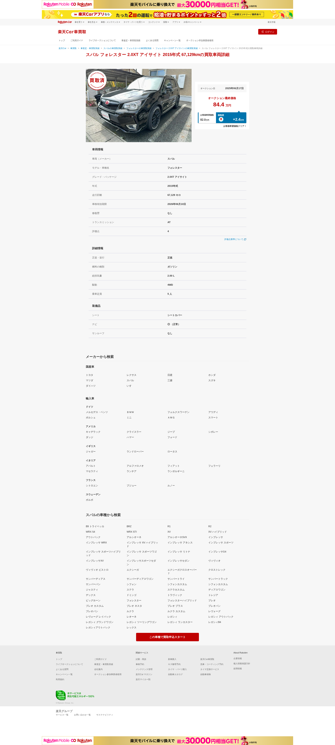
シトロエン (92, 485)
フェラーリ (214, 465)
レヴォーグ (214, 611)
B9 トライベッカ (95, 526)
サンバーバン (93, 584)
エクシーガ (133, 569)
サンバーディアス (95, 578)
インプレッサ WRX (96, 542)
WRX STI (132, 531)
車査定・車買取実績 (130, 40)
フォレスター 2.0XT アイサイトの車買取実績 (176, 48)
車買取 (73, 48)
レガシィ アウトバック (220, 616)
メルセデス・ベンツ (97, 412)
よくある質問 (152, 40)
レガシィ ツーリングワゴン (142, 622)
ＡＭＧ (171, 417)
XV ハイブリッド (217, 531)
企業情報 (237, 658)
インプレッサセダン (178, 560)
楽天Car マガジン (144, 674)
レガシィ (172, 616)
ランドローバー (135, 451)
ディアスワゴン (216, 589)
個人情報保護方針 (241, 663)
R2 (209, 526)
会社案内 (98, 669)
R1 (169, 526)
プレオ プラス (175, 605)
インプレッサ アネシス (180, 542)
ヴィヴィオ (214, 560)
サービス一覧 (62, 715)
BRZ (129, 526)
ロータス (172, 451)
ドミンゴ (131, 595)
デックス (91, 595)
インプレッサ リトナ (179, 551)
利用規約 (60, 679)
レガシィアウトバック (98, 627)
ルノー (171, 485)
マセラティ (92, 471)
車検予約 (140, 664)
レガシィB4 (214, 622)
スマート (213, 417)
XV (169, 531)
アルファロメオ (135, 465)
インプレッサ (215, 537)
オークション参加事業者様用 (199, 40)
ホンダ (212, 375)
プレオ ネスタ (134, 605)
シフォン (131, 584)
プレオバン (214, 605)
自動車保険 (205, 674)
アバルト (91, 465)
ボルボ (89, 499)
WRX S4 (90, 531)
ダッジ (89, 437)
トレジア (213, 595)
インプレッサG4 (217, 551)
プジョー (131, 485)
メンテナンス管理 (144, 669)
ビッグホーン (93, 600)
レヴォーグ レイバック (98, 616)
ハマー (130, 437)
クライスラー (134, 431)
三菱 (170, 380)
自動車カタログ (175, 674)
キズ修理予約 (174, 664)
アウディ (213, 412)
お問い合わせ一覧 (82, 715)
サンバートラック (218, 578)
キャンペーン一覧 (172, 40)
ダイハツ (91, 385)
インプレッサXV (95, 560)
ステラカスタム (176, 589)
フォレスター (134, 600)
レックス (131, 627)
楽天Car (62, 48)
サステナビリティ (104, 715)
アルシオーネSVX (177, 537)
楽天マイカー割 (143, 679)
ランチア (131, 471)
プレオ (212, 600)
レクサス (131, 375)
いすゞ (130, 385)
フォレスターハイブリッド (182, 600)
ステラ (130, 589)
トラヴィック (175, 595)
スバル (130, 380)
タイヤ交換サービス (209, 669)
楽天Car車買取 (207, 659)
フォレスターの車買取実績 (138, 48)
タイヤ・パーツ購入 (177, 669)
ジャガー (91, 451)
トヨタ (89, 375)
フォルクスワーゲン (178, 412)
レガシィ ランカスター (180, 622)
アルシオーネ (134, 537)
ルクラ (130, 611)
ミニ (129, 417)
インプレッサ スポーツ (220, 542)
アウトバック (93, 537)
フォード (172, 437)
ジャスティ (92, 589)
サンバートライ (176, 578)
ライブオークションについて (102, 40)
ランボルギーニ (176, 471)
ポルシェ (91, 417)
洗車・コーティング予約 (211, 664)
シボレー (213, 431)
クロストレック (216, 569)
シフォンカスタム (177, 584)
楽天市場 (271, 22)
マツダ (89, 380)
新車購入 (172, 659)
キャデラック (93, 431)
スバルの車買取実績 (112, 48)
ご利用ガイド (76, 40)
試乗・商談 (141, 659)
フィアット (174, 465)
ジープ (171, 431)
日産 (170, 375)
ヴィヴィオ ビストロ (97, 569)
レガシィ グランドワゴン (99, 622)
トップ (62, 40)
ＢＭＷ (130, 412)
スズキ (212, 380)
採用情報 (237, 668)
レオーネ (131, 616)
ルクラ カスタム (176, 611)
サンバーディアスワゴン (140, 578)
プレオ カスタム (95, 605)
